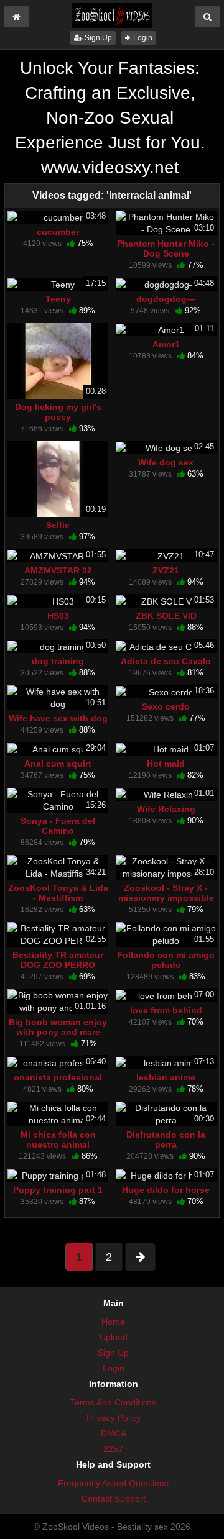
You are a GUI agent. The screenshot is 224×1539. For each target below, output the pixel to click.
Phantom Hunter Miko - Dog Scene (166, 248)
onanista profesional (58, 1077)
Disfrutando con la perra (165, 1139)
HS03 (58, 616)
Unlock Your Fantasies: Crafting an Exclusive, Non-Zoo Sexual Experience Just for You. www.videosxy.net (110, 117)
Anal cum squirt (57, 764)
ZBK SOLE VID (166, 616)
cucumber (58, 232)
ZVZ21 (165, 570)
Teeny (58, 299)
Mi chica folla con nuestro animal (58, 1139)
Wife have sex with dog (58, 718)
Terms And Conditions (113, 1402)
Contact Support (114, 1499)
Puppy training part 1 (58, 1190)
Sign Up (97, 38)
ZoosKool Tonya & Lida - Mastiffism (58, 893)
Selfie (58, 525)
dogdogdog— (165, 299)
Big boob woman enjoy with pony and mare (58, 1027)
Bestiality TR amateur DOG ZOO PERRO (57, 960)
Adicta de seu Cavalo (166, 661)
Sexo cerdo (166, 706)
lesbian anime (165, 1077)
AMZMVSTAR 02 (58, 570)
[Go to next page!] (140, 1257)
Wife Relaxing (166, 809)
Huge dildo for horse (166, 1190)
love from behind (166, 1010)
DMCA (113, 1433)
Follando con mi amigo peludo (166, 960)
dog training (58, 661)
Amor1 (166, 344)
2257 (113, 1449)
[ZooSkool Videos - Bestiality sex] (112, 15)
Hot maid (166, 764)
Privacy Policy (113, 1418)
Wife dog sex (166, 462)
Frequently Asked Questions (113, 1483)
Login (141, 38)
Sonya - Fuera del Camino (58, 826)
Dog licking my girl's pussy (58, 412)
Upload (114, 1337)
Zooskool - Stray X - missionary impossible (166, 893)
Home (113, 1322)
